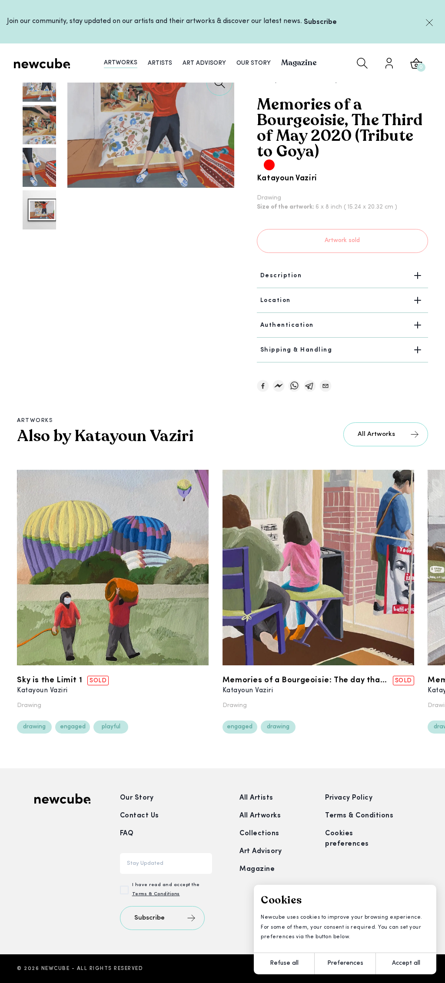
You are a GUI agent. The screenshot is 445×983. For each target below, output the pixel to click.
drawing (34, 727)
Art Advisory (260, 851)
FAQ (127, 833)
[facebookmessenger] (278, 386)
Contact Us (139, 815)
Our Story (137, 797)
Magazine (257, 869)
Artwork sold (342, 240)
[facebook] (263, 386)
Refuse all (284, 963)
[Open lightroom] (219, 83)
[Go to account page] (389, 63)
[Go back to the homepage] (42, 63)
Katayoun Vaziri (287, 178)
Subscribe (320, 22)
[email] (325, 386)
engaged (73, 727)
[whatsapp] (294, 386)
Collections (259, 833)
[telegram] (310, 386)
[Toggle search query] (362, 63)
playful (111, 727)
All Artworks (376, 434)
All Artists (256, 797)
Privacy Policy (348, 797)
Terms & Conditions (156, 894)
